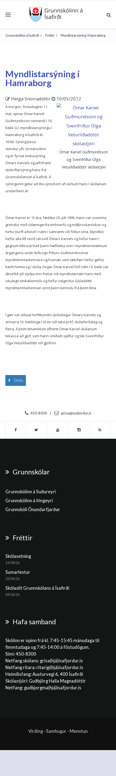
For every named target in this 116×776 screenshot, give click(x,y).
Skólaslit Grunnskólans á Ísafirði (37, 588)
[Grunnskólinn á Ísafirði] (56, 14)
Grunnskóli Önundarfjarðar (32, 509)
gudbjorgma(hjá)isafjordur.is (53, 687)
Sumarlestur (17, 572)
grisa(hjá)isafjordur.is (61, 660)
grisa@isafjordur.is (76, 413)
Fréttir (49, 35)
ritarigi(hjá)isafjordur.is (59, 667)
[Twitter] (36, 429)
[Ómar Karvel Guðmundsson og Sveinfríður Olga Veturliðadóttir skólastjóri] (84, 125)
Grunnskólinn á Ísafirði (22, 35)
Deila (18, 380)
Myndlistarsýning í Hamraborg (42, 78)
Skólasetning (18, 556)
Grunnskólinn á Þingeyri (29, 500)
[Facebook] (15, 429)
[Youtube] (58, 429)
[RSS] (100, 429)
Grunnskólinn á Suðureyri (30, 491)
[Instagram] (79, 429)
